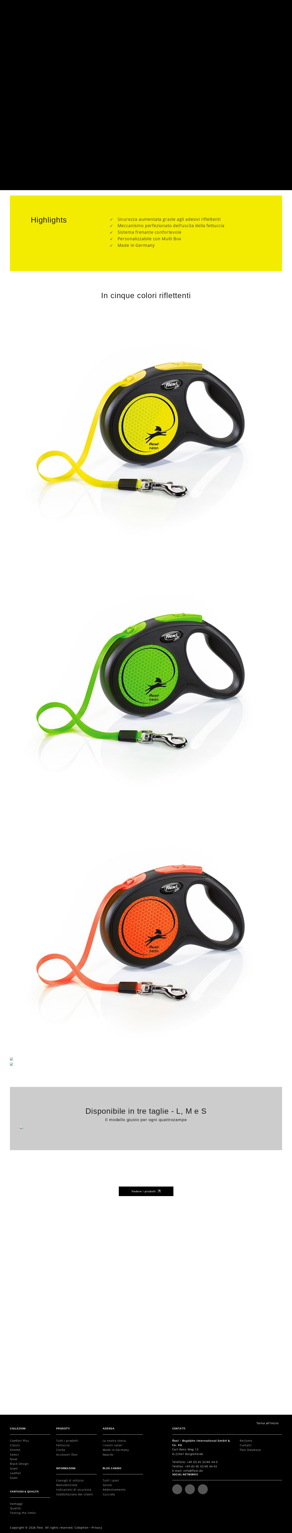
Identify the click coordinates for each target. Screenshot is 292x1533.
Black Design (19, 1464)
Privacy (97, 1527)
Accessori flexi (66, 1454)
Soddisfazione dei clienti (74, 1494)
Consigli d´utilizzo (70, 1480)
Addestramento (114, 1489)
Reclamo (246, 1441)
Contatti (246, 1445)
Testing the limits (23, 1513)
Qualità (15, 1508)
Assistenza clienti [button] (223, 7)
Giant (14, 1468)
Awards (108, 1454)
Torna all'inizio (267, 1423)
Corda (60, 1450)
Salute (107, 1485)
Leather (15, 1473)
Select (14, 1454)
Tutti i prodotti (67, 1441)
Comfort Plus (19, 1441)
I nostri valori (113, 1445)
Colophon (81, 1527)
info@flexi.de (193, 1471)
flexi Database (250, 1450)
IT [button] (255, 7)
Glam (13, 1478)
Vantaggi (16, 1504)
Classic (15, 1445)
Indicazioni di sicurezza (73, 1489)
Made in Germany (116, 1450)
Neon (14, 1459)
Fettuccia (63, 1445)
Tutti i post (111, 1480)
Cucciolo (109, 1494)
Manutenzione (66, 1485)
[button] (274, 7)
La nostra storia (114, 1441)
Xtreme (15, 1450)
